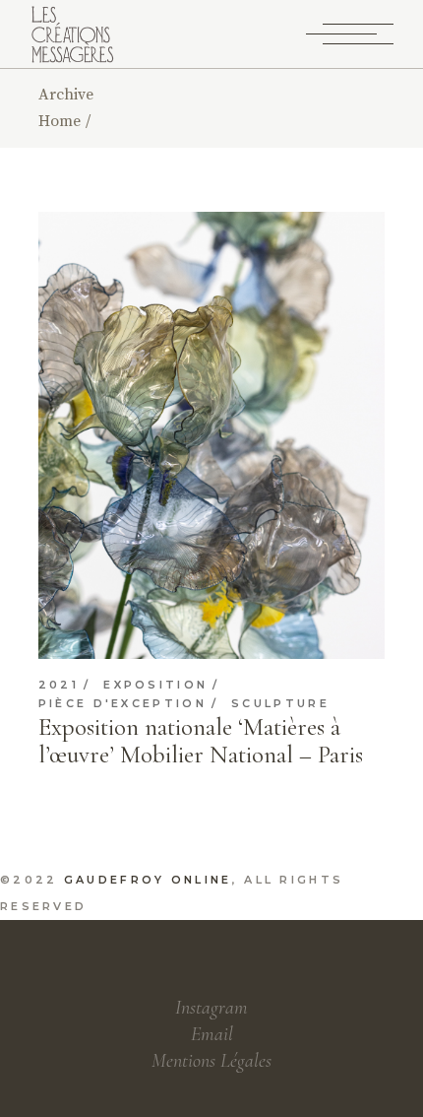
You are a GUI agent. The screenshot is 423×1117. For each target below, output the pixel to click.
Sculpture (280, 703)
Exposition (155, 685)
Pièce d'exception (122, 703)
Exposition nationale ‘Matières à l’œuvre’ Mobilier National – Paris (200, 740)
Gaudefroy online (148, 880)
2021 (58, 685)
